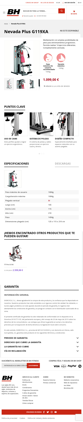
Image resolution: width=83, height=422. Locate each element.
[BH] (10, 378)
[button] (79, 3)
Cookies (22, 418)
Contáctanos (27, 388)
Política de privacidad (9, 418)
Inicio (6, 24)
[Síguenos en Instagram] (52, 412)
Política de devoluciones (27, 381)
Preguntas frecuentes (30, 390)
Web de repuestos (70, 383)
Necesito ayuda (28, 16)
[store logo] (13, 12)
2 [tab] (41, 153)
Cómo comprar (27, 403)
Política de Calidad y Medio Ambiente (41, 418)
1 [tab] (39, 153)
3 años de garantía (29, 393)
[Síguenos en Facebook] (44, 412)
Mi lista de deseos (47, 3)
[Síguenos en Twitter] (48, 412)
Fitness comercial (49, 383)
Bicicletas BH (68, 388)
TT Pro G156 (9, 264)
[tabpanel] (16, 128)
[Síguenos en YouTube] (55, 412)
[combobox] (40, 10)
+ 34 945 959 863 (41, 16)
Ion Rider (67, 385)
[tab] (16, 164)
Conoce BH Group (32, 3)
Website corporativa (71, 380)
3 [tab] (43, 153)
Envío (24, 385)
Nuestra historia (49, 380)
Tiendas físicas (27, 400)
